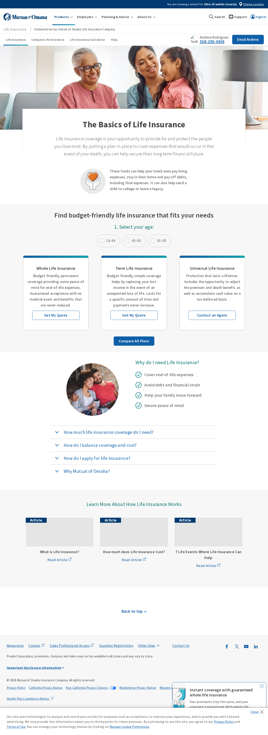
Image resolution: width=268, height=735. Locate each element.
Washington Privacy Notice (137, 688)
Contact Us (181, 645)
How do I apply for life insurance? (97, 458)
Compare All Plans (134, 341)
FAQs (114, 40)
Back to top (132, 611)
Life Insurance (16, 40)
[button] (63, 16)
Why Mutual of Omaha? (87, 471)
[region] (134, 721)
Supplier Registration (116, 645)
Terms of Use (16, 727)
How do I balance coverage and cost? (100, 445)
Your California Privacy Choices (87, 688)
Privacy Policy (16, 688)
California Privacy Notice (45, 688)
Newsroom (15, 645)
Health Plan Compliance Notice (28, 699)
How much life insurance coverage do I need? (108, 432)
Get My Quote (55, 315)
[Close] (258, 711)
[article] (56, 292)
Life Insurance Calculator (87, 40)
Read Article (57, 559)
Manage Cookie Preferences (129, 727)
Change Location (253, 4)
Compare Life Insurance (47, 40)
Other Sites (146, 645)
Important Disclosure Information (34, 668)
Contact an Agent (212, 315)
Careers (34, 645)
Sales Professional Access (70, 645)
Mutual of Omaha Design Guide (156, 637)
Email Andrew (248, 39)
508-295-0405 (212, 41)
